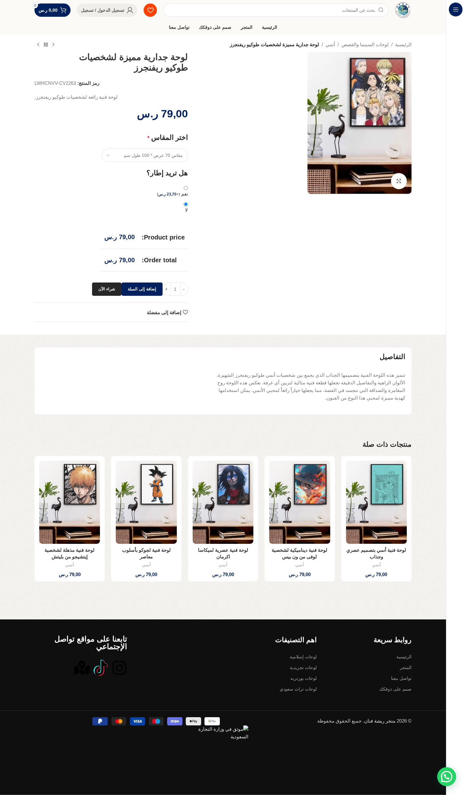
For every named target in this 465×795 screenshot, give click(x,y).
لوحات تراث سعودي (298, 720)
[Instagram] (119, 699)
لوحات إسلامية (303, 688)
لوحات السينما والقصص (365, 44)
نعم (172, 225)
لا (186, 241)
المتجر (406, 699)
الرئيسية (403, 44)
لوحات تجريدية (303, 699)
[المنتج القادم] (38, 45)
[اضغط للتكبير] (399, 181)
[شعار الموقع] (403, 10)
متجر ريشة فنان (379, 752)
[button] (376, 542)
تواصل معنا (401, 709)
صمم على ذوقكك (395, 720)
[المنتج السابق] (53, 45)
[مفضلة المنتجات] (150, 10)
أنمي (330, 44)
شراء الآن (106, 320)
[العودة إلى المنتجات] (46, 45)
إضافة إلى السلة (142, 320)
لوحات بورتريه (303, 709)
